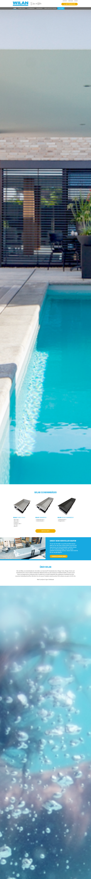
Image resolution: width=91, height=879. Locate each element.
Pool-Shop (60, 8)
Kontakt (76, 0)
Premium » (16, 522)
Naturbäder (39, 8)
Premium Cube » (17, 523)
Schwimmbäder (30, 8)
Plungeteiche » (61, 521)
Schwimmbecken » (40, 519)
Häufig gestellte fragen (50, 8)
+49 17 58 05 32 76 (70, 4)
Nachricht (65, 0)
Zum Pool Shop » (45, 531)
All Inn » (16, 526)
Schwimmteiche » (62, 519)
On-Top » (16, 525)
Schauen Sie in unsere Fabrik (59, 556)
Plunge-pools (21, 8)
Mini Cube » (16, 521)
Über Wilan (70, 0)
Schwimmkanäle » (40, 521)
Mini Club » (16, 519)
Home (15, 8)
